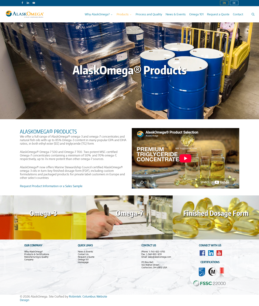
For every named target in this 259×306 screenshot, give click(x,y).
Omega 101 (83, 259)
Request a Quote (86, 257)
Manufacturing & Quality (36, 257)
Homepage (83, 262)
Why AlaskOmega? (33, 251)
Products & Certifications (36, 254)
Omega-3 (43, 213)
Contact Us (83, 254)
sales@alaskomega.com (159, 257)
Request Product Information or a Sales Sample (51, 186)
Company (28, 259)
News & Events (85, 251)
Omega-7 (129, 213)
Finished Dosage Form (215, 213)
